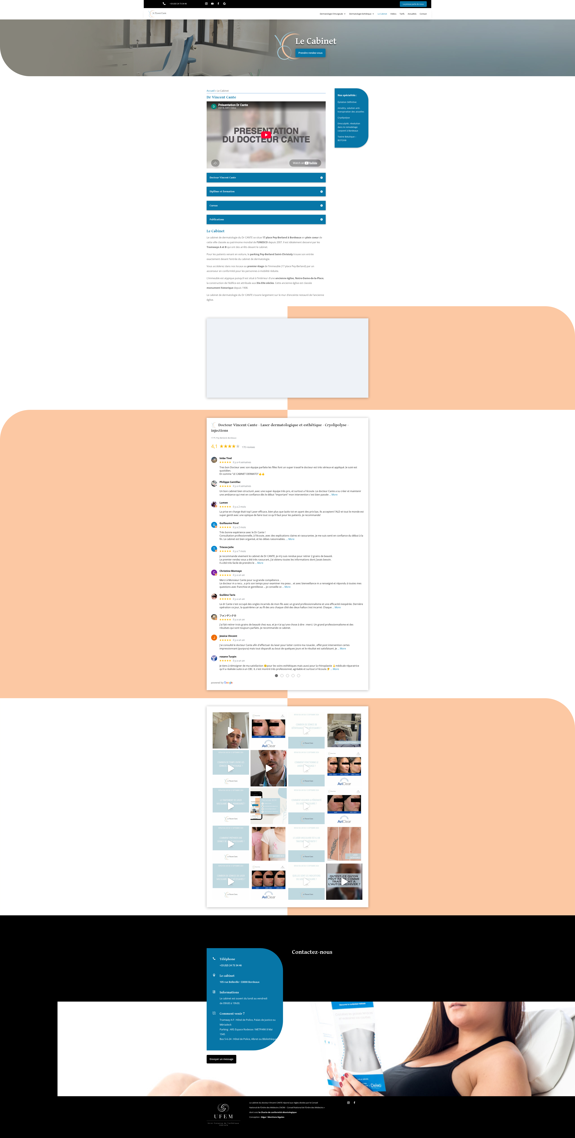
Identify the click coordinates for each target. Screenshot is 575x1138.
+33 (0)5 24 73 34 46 (231, 965)
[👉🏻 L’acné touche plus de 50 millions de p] (344, 806)
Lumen (224, 502)
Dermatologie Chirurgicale (331, 13)
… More (333, 494)
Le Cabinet (382, 13)
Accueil (211, 90)
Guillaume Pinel (229, 523)
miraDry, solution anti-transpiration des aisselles (351, 110)
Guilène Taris (227, 595)
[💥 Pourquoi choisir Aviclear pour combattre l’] (269, 730)
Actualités (412, 13)
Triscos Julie (227, 547)
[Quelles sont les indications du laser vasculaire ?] (306, 882)
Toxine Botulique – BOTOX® (347, 138)
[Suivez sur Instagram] (206, 3)
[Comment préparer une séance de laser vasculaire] (231, 844)
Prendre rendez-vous (310, 53)
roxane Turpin (228, 656)
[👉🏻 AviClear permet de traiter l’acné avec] (269, 882)
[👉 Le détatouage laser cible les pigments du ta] (344, 844)
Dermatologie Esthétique (360, 13)
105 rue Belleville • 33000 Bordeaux (239, 982)
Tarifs (402, 13)
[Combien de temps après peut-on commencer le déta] (231, 730)
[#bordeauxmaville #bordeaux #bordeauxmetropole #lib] (306, 730)
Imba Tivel (226, 458)
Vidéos (393, 13)
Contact (423, 13)
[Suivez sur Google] (224, 3)
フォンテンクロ (228, 615)
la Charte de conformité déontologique (278, 1112)
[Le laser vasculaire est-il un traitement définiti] (306, 844)
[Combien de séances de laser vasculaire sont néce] (231, 882)
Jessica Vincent (228, 636)
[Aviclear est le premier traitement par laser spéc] (344, 768)
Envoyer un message (221, 1059)
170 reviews (248, 447)
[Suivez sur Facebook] (218, 3)
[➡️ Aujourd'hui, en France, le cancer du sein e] (269, 844)
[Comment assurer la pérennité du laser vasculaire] (306, 806)
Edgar (263, 1117)
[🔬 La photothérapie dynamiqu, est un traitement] (344, 730)
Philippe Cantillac (230, 482)
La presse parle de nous (413, 4)
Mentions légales (276, 1117)
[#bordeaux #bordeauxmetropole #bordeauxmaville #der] (344, 882)
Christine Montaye (231, 571)
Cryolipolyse (344, 117)
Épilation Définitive (347, 102)
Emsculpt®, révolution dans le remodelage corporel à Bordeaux (349, 127)
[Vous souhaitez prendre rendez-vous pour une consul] (269, 806)
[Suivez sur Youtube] (212, 3)
